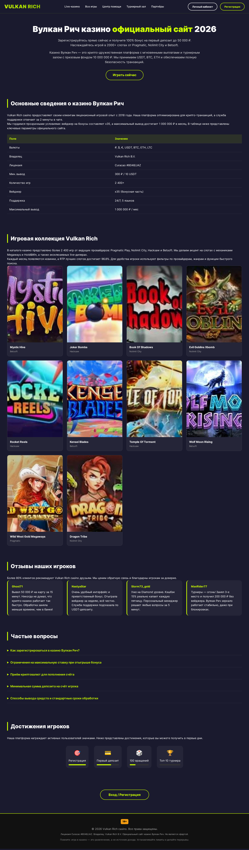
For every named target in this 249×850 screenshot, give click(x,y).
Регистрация (232, 6)
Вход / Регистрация (125, 795)
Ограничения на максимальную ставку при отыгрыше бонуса (55, 662)
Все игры (91, 6)
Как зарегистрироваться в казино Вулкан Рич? (45, 650)
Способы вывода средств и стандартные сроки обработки (54, 698)
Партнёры (157, 6)
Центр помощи (111, 6)
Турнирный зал (136, 6)
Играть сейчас (124, 75)
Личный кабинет (202, 6)
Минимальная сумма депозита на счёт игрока (44, 686)
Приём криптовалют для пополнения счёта (42, 674)
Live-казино (72, 6)
